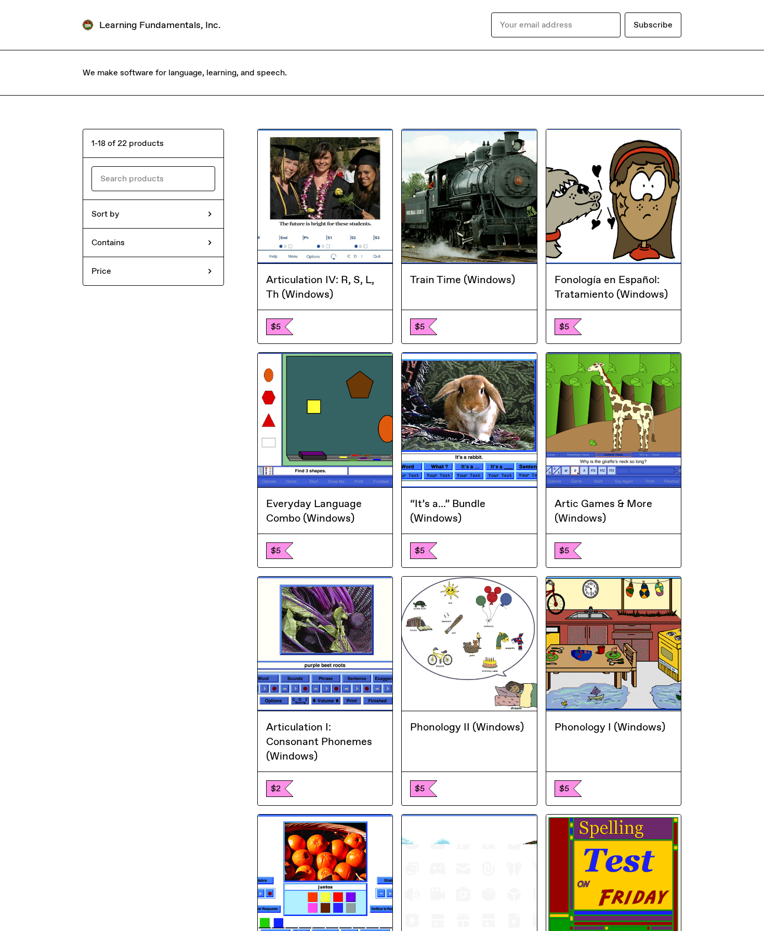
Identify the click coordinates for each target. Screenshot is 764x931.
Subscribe (653, 25)
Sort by (105, 214)
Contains (108, 242)
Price (101, 271)
